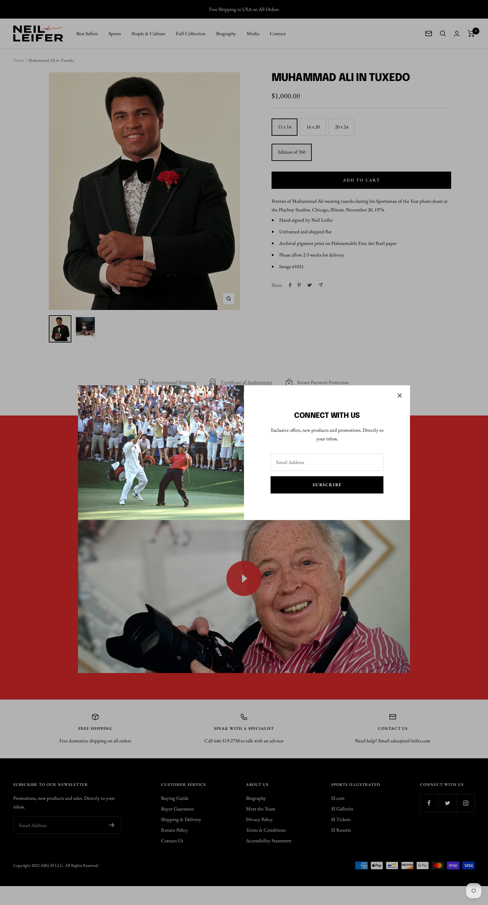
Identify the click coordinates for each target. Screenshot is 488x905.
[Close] (399, 395)
